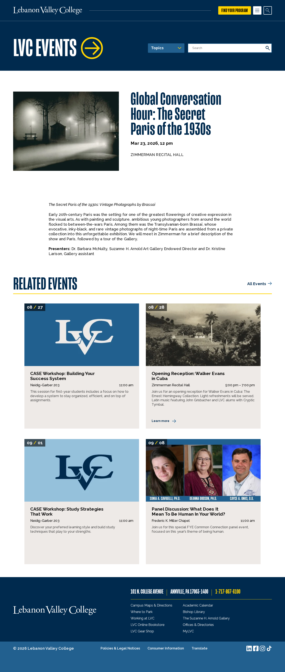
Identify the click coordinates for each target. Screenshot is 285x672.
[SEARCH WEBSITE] (268, 10)
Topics (157, 48)
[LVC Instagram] (262, 648)
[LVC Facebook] (256, 648)
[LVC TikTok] (269, 648)
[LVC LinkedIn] (249, 648)
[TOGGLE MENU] (257, 10)
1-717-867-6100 (227, 591)
